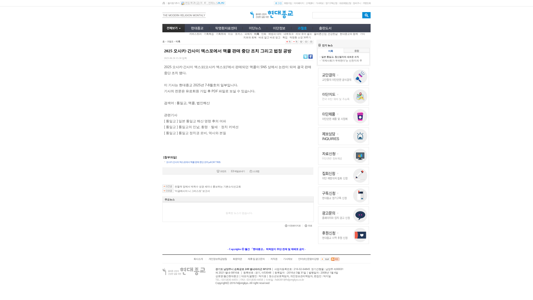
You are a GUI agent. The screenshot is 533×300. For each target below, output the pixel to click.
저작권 (273, 259)
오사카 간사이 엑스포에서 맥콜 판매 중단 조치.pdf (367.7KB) (193, 162)
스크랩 (256, 171)
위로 (310, 225)
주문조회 (367, 3)
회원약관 (237, 259)
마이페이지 (299, 3)
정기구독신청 (331, 3)
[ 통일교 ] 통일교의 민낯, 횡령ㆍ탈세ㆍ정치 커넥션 (201, 127)
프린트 (223, 171)
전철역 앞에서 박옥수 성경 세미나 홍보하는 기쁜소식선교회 (208, 186)
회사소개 (198, 259)
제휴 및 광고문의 (256, 259)
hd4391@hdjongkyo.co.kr (289, 279)
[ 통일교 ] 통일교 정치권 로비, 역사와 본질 (195, 133)
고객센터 (309, 3)
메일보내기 (239, 171)
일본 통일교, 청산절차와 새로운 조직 (340, 56)
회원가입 (288, 3)
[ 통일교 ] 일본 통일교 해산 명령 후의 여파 (195, 121)
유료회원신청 (345, 3)
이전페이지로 (294, 225)
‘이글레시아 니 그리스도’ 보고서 (192, 191)
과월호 (170, 41)
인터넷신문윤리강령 (308, 259)
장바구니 (357, 3)
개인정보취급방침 (218, 259)
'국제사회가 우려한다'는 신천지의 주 (341, 60)
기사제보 (319, 3)
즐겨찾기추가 (173, 3)
